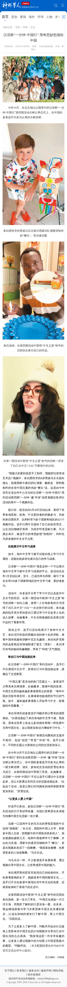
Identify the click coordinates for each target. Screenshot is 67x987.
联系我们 (22, 970)
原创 (14, 17)
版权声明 (46, 970)
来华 (58, 17)
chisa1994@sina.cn (47, 978)
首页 (5, 17)
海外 (32, 17)
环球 (40, 17)
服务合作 (34, 970)
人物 (49, 17)
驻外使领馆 (34, 974)
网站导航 (58, 970)
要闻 (23, 17)
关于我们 (9, 970)
